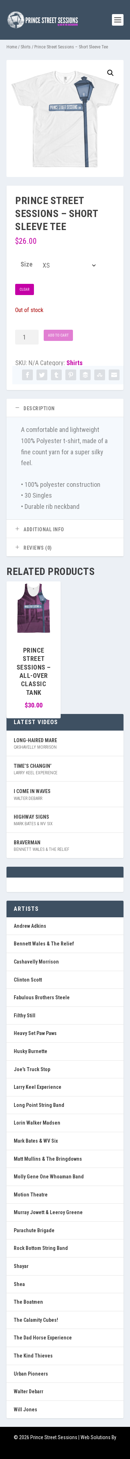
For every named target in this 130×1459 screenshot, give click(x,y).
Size (26, 264)
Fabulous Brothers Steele (42, 997)
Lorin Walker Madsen (37, 1123)
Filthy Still (24, 1015)
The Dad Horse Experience (43, 1338)
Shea (19, 1284)
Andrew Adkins (30, 926)
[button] (110, 72)
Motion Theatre (31, 1195)
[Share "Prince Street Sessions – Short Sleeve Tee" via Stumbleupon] (99, 375)
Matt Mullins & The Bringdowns (48, 1159)
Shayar (21, 1266)
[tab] (65, 408)
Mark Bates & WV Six (33, 823)
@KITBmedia (65, 1448)
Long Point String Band (39, 1105)
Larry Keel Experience (35, 772)
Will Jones (25, 1409)
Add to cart (58, 335)
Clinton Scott (28, 980)
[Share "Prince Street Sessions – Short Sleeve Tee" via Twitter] (41, 375)
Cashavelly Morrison (35, 747)
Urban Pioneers (31, 1374)
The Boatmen (28, 1302)
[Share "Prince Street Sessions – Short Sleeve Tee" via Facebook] (27, 375)
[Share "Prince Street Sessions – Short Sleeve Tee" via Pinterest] (70, 375)
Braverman (27, 842)
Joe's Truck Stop (32, 1069)
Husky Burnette (30, 1051)
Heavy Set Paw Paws (35, 1033)
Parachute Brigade (34, 1230)
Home (11, 46)
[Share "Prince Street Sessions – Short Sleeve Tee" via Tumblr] (56, 375)
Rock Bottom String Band (41, 1248)
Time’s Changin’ (33, 766)
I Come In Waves (32, 791)
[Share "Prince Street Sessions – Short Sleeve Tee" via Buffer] (85, 375)
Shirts (26, 46)
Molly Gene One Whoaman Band (49, 1176)
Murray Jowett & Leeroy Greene (48, 1212)
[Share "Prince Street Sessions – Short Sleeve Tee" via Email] (114, 375)
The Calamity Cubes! (36, 1320)
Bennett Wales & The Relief (41, 849)
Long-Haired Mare (35, 740)
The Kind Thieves (33, 1356)
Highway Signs (31, 817)
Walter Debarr (28, 798)
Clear (25, 289)
